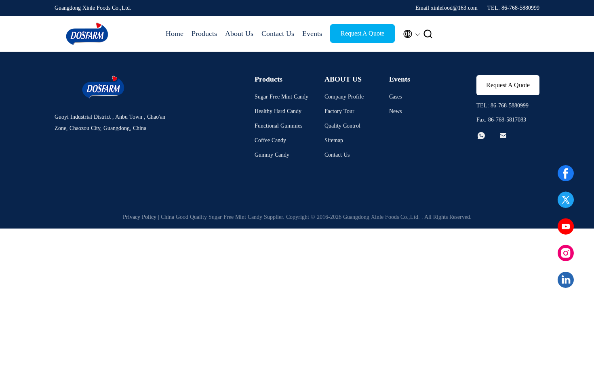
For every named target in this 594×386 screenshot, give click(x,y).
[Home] (87, 34)
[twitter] (565, 200)
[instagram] (565, 253)
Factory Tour (339, 111)
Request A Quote (362, 33)
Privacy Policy (139, 217)
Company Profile (344, 97)
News (395, 111)
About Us (239, 33)
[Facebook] (565, 173)
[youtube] (565, 226)
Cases (395, 97)
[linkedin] (565, 280)
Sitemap (333, 140)
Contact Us (277, 33)
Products (204, 33)
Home (174, 33)
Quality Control (342, 126)
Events (312, 33)
